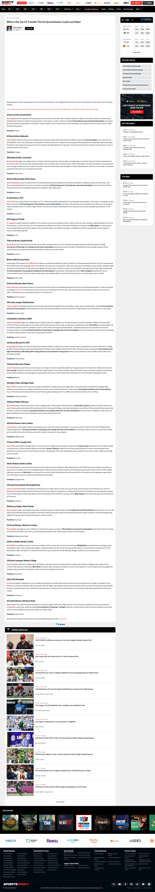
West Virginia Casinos (84, 867)
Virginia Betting (21, 874)
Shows (104, 9)
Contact (129, 888)
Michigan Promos (52, 860)
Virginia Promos (52, 870)
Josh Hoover (11, 201)
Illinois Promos (38, 856)
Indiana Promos (52, 856)
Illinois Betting (21, 856)
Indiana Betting (7, 858)
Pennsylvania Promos (40, 867)
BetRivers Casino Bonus (99, 864)
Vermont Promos (38, 870)
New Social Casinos (144, 853)
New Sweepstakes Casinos (143, 856)
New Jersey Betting (8, 867)
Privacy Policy (148, 888)
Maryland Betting (8, 863)
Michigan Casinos (69, 865)
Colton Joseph (12, 306)
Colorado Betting (22, 853)
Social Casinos (128, 9)
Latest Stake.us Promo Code (145, 868)
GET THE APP (137, 112)
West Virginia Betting (9, 876)
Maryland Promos (53, 858)
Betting (111, 9)
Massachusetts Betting (23, 863)
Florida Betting (7, 856)
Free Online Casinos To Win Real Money (131, 864)
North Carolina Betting (9, 870)
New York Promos (39, 865)
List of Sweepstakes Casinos (130, 856)
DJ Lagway (10, 223)
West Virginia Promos (40, 872)
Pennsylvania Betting (9, 872)
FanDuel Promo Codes (84, 857)
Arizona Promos (38, 853)
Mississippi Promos (39, 863)
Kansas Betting (21, 858)
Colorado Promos (52, 853)
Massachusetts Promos (40, 860)
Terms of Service (137, 888)
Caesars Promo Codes (84, 855)
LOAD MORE (60, 802)
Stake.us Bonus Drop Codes (130, 868)
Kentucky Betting (8, 860)
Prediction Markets (91, 9)
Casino (118, 9)
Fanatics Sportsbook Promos (69, 858)
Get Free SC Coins (143, 864)
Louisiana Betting (22, 860)
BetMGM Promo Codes (70, 855)
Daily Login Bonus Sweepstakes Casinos (130, 860)
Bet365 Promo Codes (84, 853)
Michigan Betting (8, 865)
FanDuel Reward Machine (99, 868)
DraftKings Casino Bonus (99, 858)
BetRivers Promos (69, 853)
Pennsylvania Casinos (70, 867)
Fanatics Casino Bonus (114, 864)
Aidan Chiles (11, 387)
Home (3, 9)
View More (136, 52)
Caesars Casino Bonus (114, 857)
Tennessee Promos (53, 867)
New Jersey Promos (53, 863)
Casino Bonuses (98, 853)
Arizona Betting (7, 853)
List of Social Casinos (130, 853)
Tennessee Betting (22, 872)
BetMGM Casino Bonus (113, 854)
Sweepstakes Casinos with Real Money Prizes (145, 860)
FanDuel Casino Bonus (100, 861)
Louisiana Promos (39, 858)
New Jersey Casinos (83, 865)
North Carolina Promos (54, 865)
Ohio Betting (20, 870)
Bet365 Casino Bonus (114, 861)
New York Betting (22, 867)
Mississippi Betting (22, 865)
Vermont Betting (7, 874)
